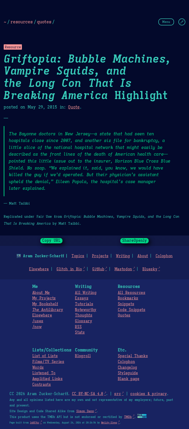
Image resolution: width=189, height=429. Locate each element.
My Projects (44, 298)
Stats (80, 332)
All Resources (131, 292)
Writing (123, 256)
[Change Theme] (181, 21)
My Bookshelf (45, 304)
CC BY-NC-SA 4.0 (87, 394)
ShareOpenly (134, 240)
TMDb (128, 417)
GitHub (98, 269)
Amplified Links (47, 379)
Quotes (124, 315)
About (142, 256)
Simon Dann (85, 411)
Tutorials (84, 304)
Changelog (127, 367)
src (117, 394)
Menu (166, 22)
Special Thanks (133, 356)
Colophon (164, 256)
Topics (77, 256)
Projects (100, 256)
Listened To (44, 373)
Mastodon (123, 269)
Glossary (83, 321)
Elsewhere (39, 269)
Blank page (128, 379)
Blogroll (83, 356)
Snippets (126, 304)
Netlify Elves (109, 422)
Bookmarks (128, 298)
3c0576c (34, 422)
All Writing (85, 292)
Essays (81, 298)
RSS (78, 327)
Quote (74, 107)
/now (37, 327)
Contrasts (41, 384)
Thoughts (83, 315)
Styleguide (128, 373)
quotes (44, 21)
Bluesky (149, 269)
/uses (37, 321)
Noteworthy (85, 310)
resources (21, 21)
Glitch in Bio (69, 269)
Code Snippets (131, 310)
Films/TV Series (48, 362)
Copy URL (51, 240)
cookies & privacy (148, 394)
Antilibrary (47, 310)
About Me (41, 292)
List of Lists (45, 356)
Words (38, 367)
